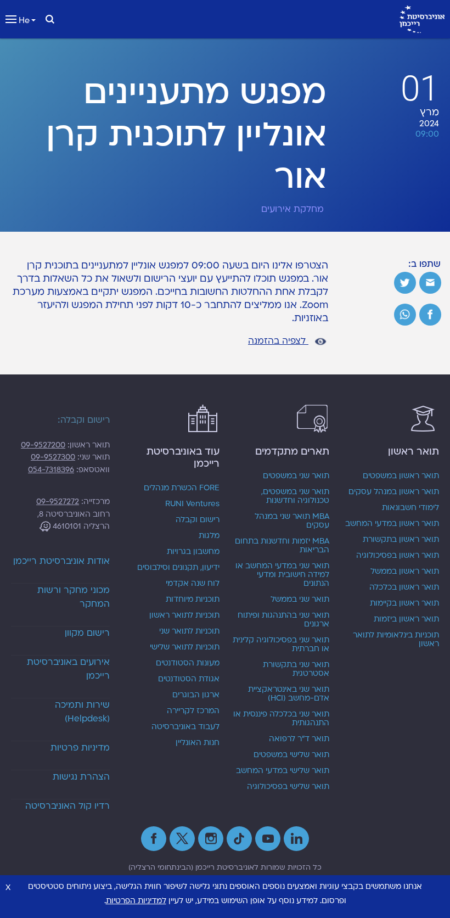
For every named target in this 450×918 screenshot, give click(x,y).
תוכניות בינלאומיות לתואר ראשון (396, 639)
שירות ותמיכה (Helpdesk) (82, 712)
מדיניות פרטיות (80, 748)
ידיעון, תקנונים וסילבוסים (178, 567)
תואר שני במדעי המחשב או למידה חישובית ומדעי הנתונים (282, 575)
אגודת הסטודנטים (189, 679)
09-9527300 (53, 457)
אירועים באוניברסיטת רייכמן (68, 669)
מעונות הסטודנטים (188, 663)
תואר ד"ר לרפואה (299, 739)
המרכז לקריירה (193, 711)
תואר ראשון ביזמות (406, 619)
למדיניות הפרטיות (136, 900)
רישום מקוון (87, 633)
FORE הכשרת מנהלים (182, 488)
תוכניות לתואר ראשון (184, 615)
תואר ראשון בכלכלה (404, 587)
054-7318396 (51, 469)
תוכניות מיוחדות (193, 599)
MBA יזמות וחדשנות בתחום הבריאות (282, 546)
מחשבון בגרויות (193, 551)
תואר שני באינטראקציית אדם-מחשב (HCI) (288, 694)
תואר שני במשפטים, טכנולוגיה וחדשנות (295, 496)
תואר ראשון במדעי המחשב (392, 523)
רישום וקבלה (198, 520)
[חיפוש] (50, 19)
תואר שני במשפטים (296, 476)
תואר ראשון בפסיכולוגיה (397, 555)
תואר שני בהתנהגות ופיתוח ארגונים (283, 620)
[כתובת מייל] (430, 283)
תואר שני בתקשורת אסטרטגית (296, 669)
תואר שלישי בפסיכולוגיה (288, 786)
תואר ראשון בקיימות (404, 603)
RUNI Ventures (192, 504)
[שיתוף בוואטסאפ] (405, 315)
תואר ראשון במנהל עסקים (393, 492)
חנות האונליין (198, 742)
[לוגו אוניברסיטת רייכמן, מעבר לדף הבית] (422, 19)
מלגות (209, 535)
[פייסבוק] (430, 315)
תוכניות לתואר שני (189, 631)
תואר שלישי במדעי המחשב (282, 770)
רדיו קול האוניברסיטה (67, 806)
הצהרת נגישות (81, 777)
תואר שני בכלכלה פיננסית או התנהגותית (281, 718)
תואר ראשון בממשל (404, 571)
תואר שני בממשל (300, 599)
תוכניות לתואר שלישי (185, 647)
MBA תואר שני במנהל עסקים (292, 521)
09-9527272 (57, 501)
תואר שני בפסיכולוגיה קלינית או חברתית (281, 644)
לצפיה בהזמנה (278, 341)
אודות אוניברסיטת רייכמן (61, 561)
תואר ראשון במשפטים (401, 476)
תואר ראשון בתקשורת (401, 539)
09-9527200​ (43, 445)
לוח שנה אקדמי (193, 583)
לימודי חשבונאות (410, 507)
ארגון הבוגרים (196, 695)
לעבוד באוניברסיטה (185, 727)
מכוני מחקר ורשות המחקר (73, 597)
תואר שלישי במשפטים (291, 755)
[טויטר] (405, 283)
